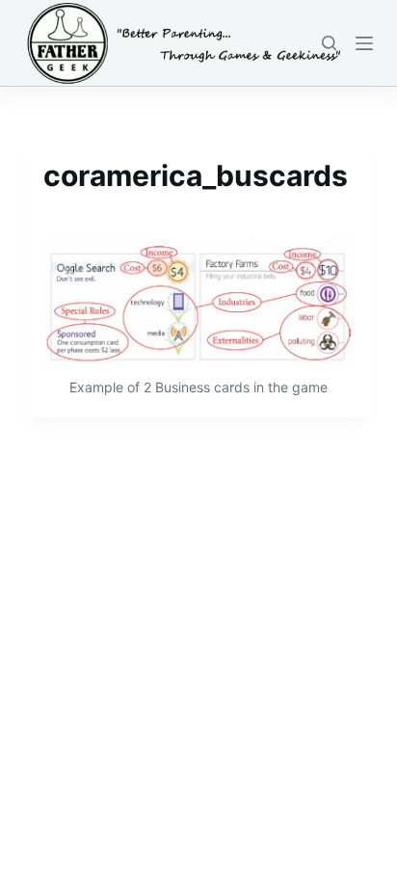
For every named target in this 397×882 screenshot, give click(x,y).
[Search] (329, 43)
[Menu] (364, 43)
